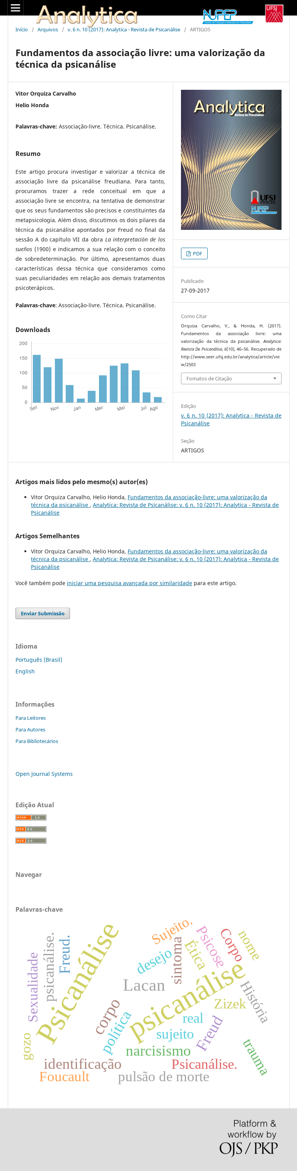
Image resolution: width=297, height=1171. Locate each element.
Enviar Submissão (43, 613)
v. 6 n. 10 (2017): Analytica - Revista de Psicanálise (124, 29)
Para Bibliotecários (36, 741)
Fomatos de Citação (209, 378)
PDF (197, 253)
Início (21, 29)
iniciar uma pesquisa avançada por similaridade (129, 583)
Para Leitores (30, 717)
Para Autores (30, 729)
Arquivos (48, 29)
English (25, 671)
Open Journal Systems (44, 773)
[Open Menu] (15, 7)
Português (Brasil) (38, 659)
